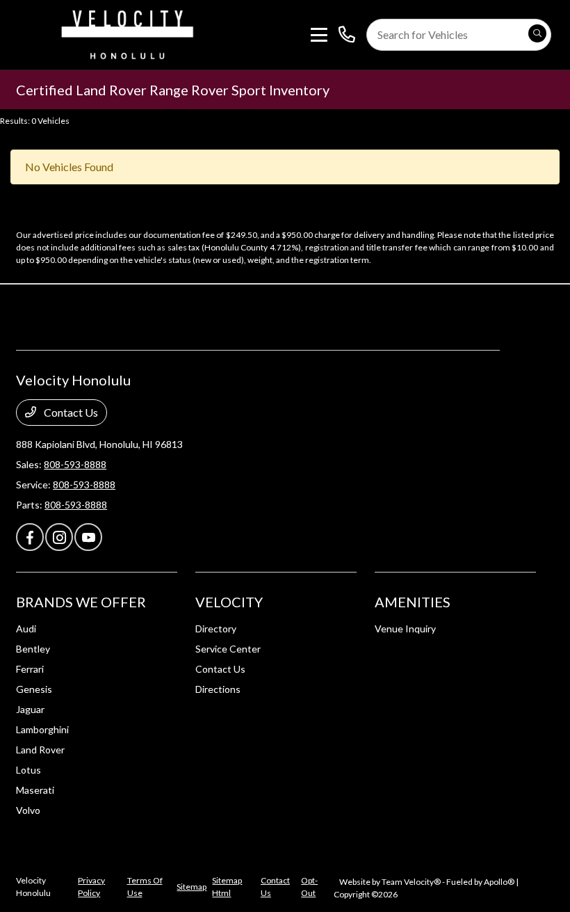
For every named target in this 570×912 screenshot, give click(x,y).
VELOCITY (229, 601)
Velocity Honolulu (33, 886)
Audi (26, 628)
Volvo (28, 810)
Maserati (35, 790)
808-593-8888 (75, 464)
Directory (215, 628)
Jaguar (30, 709)
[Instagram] (59, 537)
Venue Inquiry (405, 628)
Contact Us (70, 412)
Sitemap (191, 886)
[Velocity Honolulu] (125, 33)
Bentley (33, 649)
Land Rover (40, 749)
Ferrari (30, 669)
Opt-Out (309, 886)
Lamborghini (42, 729)
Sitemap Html (227, 886)
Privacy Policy (91, 886)
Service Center (228, 649)
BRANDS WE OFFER (81, 601)
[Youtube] (88, 537)
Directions (218, 689)
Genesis (34, 689)
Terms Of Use (145, 886)
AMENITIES (412, 601)
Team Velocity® (411, 882)
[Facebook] (30, 537)
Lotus (28, 770)
